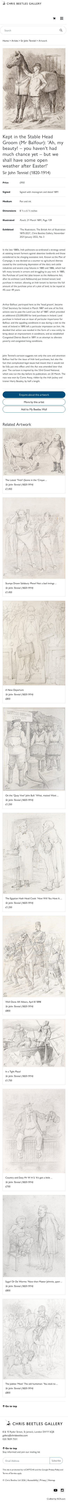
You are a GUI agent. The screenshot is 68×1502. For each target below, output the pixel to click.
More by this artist (34, 402)
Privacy (43, 1480)
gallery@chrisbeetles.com (15, 1435)
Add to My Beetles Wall (34, 409)
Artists (15, 40)
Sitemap (51, 1480)
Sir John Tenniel (28, 40)
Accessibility (32, 1480)
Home (6, 40)
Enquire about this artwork (34, 395)
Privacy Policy (54, 1469)
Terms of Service (10, 1473)
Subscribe (56, 1460)
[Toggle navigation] (62, 18)
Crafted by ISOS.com (56, 1498)
